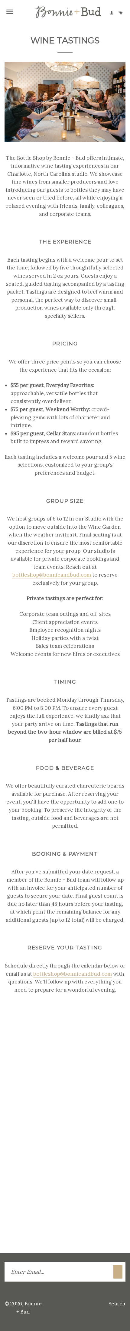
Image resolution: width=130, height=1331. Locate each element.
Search (117, 1303)
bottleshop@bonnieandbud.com (51, 574)
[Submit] (117, 1272)
